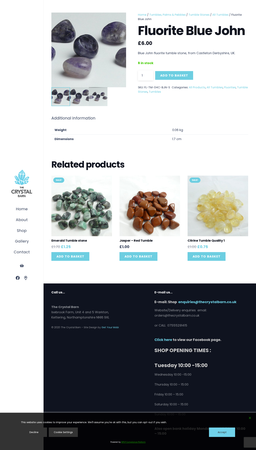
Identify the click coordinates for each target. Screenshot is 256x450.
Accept (222, 432)
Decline (33, 432)
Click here (163, 339)
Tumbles (155, 92)
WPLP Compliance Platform (133, 442)
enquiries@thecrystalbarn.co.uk (207, 301)
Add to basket (174, 75)
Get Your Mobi (110, 327)
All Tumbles (220, 15)
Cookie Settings (63, 432)
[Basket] (22, 266)
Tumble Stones (199, 15)
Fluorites (230, 87)
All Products (197, 87)
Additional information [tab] (73, 118)
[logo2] (22, 183)
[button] (28, 231)
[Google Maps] (26, 278)
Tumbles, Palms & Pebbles (167, 15)
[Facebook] (18, 278)
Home (142, 15)
